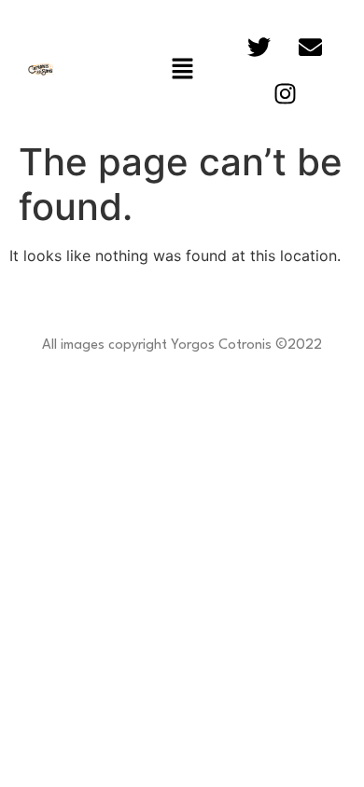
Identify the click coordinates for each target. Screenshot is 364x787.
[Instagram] (284, 93)
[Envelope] (310, 46)
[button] (182, 69)
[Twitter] (259, 46)
